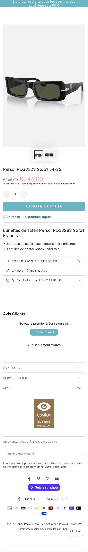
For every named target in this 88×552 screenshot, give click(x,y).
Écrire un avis (44, 332)
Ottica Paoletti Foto (28, 523)
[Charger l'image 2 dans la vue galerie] (49, 154)
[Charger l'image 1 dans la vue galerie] (38, 154)
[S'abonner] (82, 454)
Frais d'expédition (30, 183)
